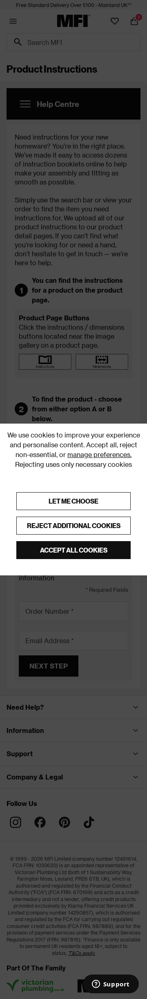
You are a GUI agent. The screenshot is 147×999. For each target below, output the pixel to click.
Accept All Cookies (73, 550)
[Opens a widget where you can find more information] (110, 985)
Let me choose (73, 501)
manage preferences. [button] (99, 454)
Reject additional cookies (73, 525)
